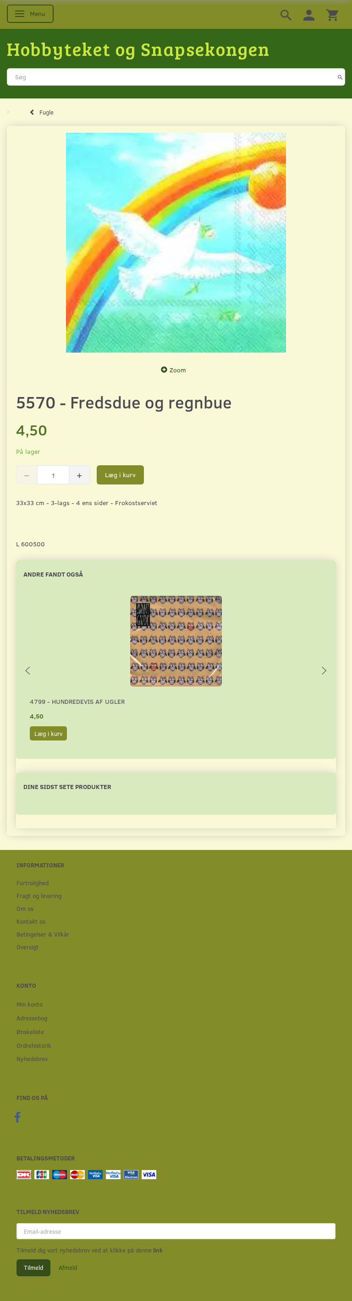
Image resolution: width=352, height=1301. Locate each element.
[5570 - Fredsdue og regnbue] (176, 243)
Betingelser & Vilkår (42, 934)
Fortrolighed (32, 883)
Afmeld (68, 1267)
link (157, 1250)
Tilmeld (33, 1267)
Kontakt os (30, 921)
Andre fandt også (53, 574)
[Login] (309, 14)
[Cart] (332, 14)
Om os (24, 908)
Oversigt (27, 947)
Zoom (178, 369)
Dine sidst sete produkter (67, 786)
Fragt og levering (38, 895)
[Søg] (340, 77)
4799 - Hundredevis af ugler (77, 701)
